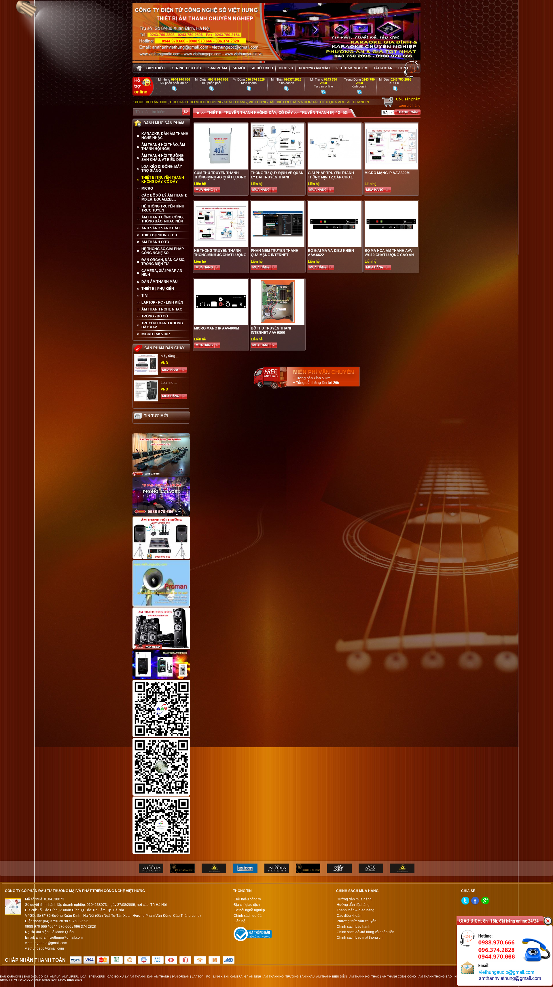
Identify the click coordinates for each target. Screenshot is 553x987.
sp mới (239, 68)
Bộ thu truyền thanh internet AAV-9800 (272, 330)
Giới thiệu (155, 68)
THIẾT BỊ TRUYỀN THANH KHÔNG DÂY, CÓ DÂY (162, 180)
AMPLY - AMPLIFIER (64, 976)
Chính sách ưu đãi (248, 916)
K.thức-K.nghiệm (352, 68)
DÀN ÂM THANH (158, 976)
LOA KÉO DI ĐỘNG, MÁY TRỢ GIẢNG (161, 169)
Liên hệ (405, 68)
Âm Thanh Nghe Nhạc (161, 309)
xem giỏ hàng (410, 106)
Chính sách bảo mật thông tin (359, 937)
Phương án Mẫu (314, 68)
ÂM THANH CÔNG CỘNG (399, 976)
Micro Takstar (155, 334)
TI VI (144, 296)
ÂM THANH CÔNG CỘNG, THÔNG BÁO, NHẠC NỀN (162, 219)
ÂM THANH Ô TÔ (155, 242)
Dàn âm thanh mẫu (159, 282)
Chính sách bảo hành (353, 927)
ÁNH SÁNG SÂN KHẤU (160, 228)
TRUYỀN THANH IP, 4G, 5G (324, 112)
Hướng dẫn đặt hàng (353, 905)
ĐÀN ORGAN (180, 976)
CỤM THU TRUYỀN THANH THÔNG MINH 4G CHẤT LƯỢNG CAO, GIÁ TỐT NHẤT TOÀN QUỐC (220, 179)
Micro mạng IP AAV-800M (216, 328)
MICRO (147, 188)
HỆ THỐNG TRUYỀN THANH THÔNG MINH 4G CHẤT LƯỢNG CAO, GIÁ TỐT (220, 255)
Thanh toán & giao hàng (355, 910)
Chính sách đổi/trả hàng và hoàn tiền (365, 932)
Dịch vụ (286, 68)
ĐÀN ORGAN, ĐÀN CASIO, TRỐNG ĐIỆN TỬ (163, 262)
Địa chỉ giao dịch (247, 905)
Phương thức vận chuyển (356, 921)
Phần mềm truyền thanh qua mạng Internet (274, 253)
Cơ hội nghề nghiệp (249, 910)
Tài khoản (383, 68)
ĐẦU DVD (26, 979)
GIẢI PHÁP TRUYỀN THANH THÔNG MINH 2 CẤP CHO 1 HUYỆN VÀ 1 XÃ (331, 177)
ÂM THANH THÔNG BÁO (435, 976)
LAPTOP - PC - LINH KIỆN (162, 302)
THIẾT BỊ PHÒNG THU (159, 235)
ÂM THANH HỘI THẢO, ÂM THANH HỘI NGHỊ (163, 147)
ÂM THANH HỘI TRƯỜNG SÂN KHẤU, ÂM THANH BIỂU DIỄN (305, 976)
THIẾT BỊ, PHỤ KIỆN (157, 289)
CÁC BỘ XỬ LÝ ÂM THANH (126, 976)
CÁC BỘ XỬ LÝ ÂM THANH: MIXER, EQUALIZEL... (164, 197)
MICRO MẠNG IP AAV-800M (387, 173)
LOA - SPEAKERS (92, 976)
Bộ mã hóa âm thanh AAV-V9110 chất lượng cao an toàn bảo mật (389, 255)
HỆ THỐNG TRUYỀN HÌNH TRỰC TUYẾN (162, 208)
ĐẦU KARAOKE (10, 976)
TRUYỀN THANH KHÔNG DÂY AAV (162, 325)
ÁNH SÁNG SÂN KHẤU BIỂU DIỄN (58, 979)
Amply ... (167, 356)
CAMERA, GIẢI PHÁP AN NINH (161, 273)
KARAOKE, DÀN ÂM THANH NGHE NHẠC (164, 136)
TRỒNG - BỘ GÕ (154, 316)
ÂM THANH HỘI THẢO (364, 976)
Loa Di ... (168, 383)
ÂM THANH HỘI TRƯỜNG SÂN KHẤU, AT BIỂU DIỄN (163, 158)
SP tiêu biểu (262, 68)
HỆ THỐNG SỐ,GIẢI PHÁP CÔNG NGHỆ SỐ (162, 251)
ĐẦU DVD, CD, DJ (36, 976)
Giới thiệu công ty (247, 899)
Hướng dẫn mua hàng (354, 899)
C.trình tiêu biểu (186, 68)
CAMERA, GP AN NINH (245, 976)
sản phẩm (217, 68)
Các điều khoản (349, 916)
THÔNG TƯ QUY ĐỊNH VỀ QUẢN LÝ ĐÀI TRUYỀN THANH (277, 175)
